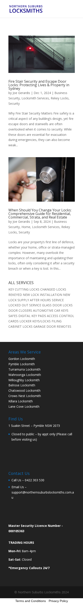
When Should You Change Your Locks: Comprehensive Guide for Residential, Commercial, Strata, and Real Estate (39, 214)
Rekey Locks (60, 98)
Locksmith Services (35, 98)
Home (25, 227)
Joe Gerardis (21, 93)
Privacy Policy (58, 601)
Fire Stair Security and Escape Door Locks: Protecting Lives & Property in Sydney (38, 85)
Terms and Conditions (30, 601)
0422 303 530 (34, 480)
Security (14, 103)
